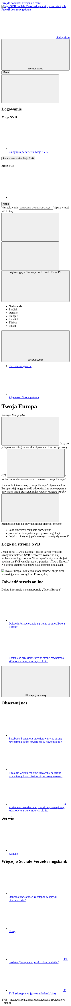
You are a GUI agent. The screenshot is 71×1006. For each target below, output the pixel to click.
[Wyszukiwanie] (30, 227)
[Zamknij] (30, 88)
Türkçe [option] (13, 322)
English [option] (13, 309)
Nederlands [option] (15, 306)
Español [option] (13, 319)
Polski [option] (12, 325)
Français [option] (13, 315)
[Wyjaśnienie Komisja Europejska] (30, 431)
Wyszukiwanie (9, 207)
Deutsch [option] (13, 312)
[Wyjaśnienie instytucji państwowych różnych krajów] (30, 507)
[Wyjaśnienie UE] (36, 463)
